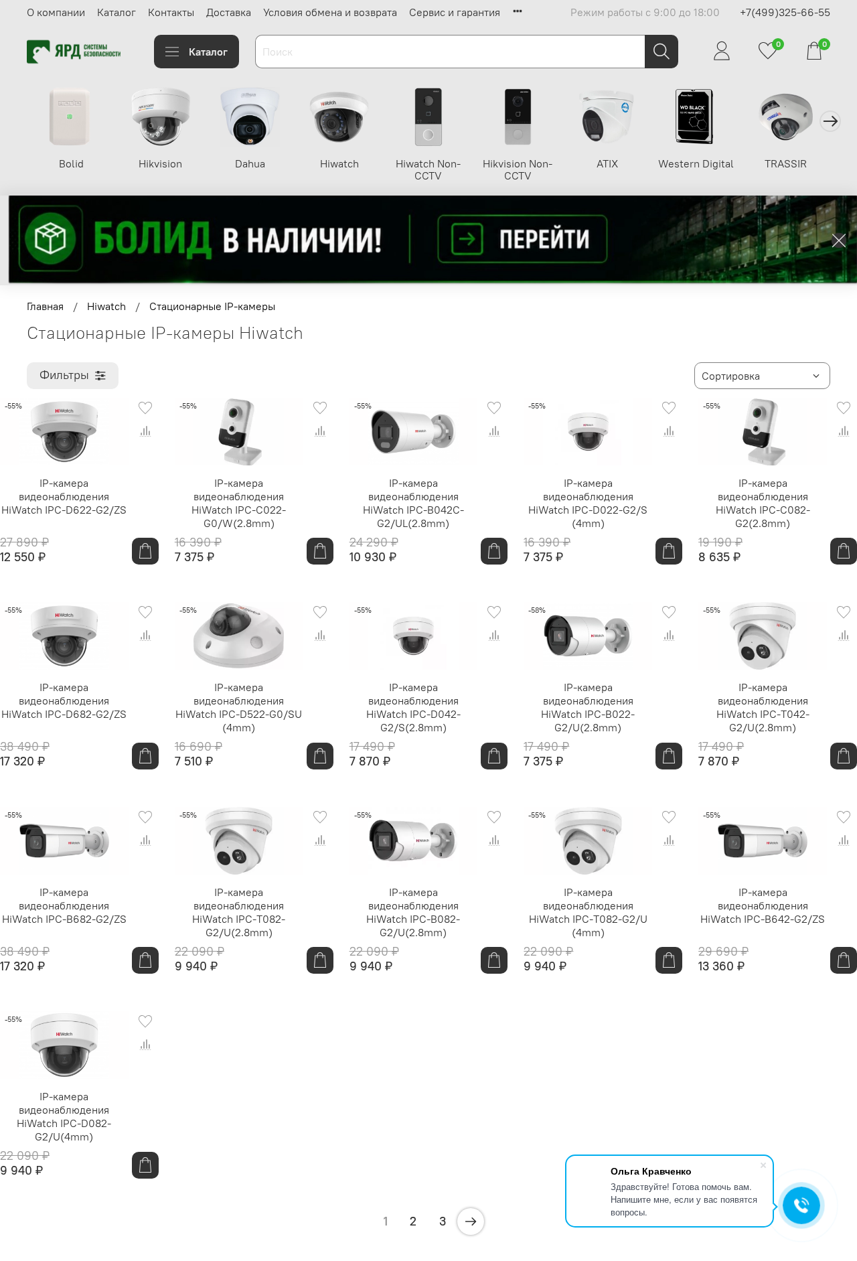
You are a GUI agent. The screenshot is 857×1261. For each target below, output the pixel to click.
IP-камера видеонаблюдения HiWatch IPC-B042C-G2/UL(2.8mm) (413, 503)
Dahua (250, 163)
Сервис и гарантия (454, 12)
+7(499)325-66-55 (785, 12)
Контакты (171, 12)
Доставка (228, 12)
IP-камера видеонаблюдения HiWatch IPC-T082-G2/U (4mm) (588, 912)
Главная (45, 306)
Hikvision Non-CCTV (517, 169)
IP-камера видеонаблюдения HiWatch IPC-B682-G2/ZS (64, 905)
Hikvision (160, 163)
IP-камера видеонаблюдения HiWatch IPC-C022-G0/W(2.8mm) (238, 503)
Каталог (116, 12)
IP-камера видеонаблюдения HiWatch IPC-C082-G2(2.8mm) (763, 503)
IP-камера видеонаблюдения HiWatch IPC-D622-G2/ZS (64, 496)
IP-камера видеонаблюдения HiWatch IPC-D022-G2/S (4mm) (587, 503)
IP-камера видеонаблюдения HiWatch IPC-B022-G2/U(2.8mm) (588, 707)
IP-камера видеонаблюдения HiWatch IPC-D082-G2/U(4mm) (64, 1116)
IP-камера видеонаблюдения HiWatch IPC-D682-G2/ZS (64, 700)
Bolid (71, 163)
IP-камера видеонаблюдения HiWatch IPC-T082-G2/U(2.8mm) (238, 912)
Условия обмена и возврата (330, 12)
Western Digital (696, 163)
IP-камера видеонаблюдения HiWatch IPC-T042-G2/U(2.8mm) (762, 707)
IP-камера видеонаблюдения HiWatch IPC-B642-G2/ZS (762, 905)
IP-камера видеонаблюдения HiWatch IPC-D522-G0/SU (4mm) (238, 707)
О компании (56, 12)
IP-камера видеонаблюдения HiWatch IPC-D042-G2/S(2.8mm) (413, 707)
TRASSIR (786, 163)
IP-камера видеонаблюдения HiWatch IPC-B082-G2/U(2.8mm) (413, 912)
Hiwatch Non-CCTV (428, 169)
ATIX (607, 163)
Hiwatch (339, 163)
